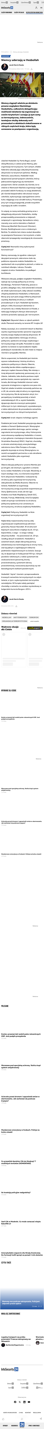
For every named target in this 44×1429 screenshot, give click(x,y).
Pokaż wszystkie (34, 621)
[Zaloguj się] (36, 7)
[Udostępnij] (41, 1419)
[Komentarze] (22, 1419)
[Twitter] (20, 1402)
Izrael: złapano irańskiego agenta (24, 418)
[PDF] (16, 606)
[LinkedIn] (24, 1402)
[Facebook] (15, 1402)
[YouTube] (29, 1402)
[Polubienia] (3, 1419)
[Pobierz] (32, 69)
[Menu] (41, 7)
